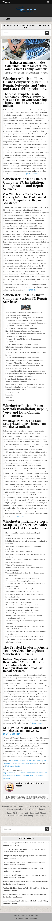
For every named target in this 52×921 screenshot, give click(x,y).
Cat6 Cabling (33, 797)
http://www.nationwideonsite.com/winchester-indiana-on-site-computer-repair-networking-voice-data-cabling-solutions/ (25, 775)
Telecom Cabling (27, 798)
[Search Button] (48, 2)
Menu (7, 2)
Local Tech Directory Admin (15, 73)
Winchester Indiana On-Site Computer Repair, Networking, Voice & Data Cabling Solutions (26, 66)
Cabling (15, 797)
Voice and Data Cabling (40, 798)
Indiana (45, 73)
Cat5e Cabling (23, 797)
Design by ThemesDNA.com (26, 919)
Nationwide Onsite (12, 766)
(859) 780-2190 (32, 174)
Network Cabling (15, 798)
